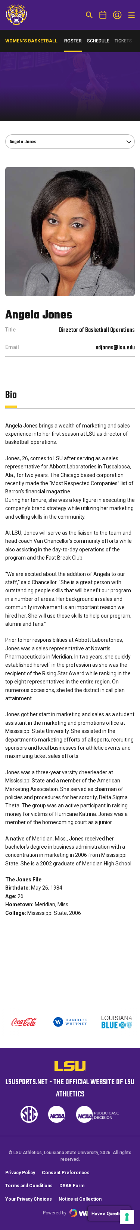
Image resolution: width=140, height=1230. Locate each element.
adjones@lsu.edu (115, 348)
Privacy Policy (20, 1172)
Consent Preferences (66, 1172)
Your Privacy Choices (28, 1199)
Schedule (98, 41)
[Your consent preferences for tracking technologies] (127, 1217)
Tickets (123, 42)
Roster (73, 41)
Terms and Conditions (29, 1185)
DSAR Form (71, 1185)
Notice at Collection (80, 1199)
